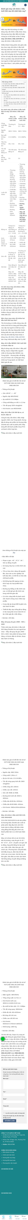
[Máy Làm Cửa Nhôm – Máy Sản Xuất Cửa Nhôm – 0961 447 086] (14, 5)
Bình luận (6, 1078)
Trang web (6, 1106)
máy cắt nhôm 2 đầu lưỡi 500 (15, 337)
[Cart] (25, 5)
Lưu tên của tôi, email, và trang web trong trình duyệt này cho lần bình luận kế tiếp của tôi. (14, 1115)
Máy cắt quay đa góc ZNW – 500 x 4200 (16, 102)
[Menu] (2, 5)
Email (5, 1099)
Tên (4, 1091)
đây (14, 553)
